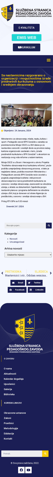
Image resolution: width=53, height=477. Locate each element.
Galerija (8, 389)
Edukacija (9, 433)
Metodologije (11, 428)
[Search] (49, 225)
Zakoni (7, 418)
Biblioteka (9, 394)
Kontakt (8, 438)
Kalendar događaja (14, 379)
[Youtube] (28, 470)
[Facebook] (21, 470)
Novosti (13, 238)
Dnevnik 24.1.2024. (15, 206)
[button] (27, 28)
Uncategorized (17, 242)
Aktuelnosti (10, 373)
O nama (8, 368)
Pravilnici (9, 423)
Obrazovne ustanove (15, 413)
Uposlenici (9, 384)
